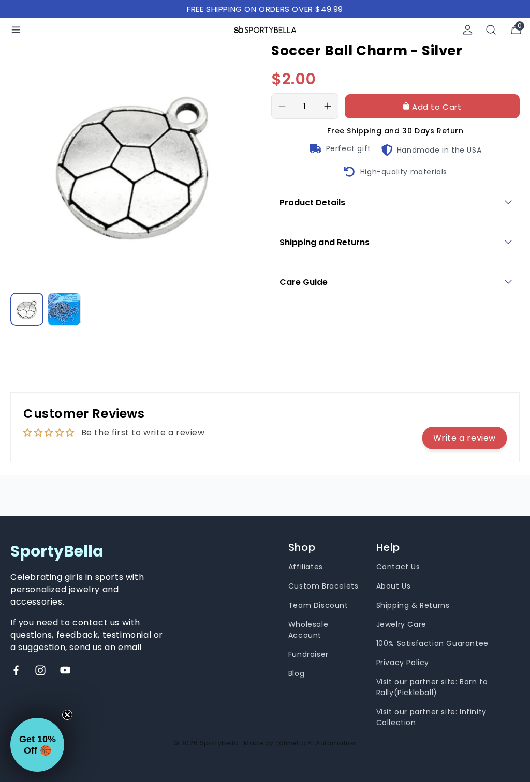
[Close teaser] (67, 715)
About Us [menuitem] (393, 586)
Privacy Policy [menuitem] (402, 662)
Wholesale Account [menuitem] (308, 629)
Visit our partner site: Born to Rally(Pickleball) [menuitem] (432, 687)
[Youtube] (65, 670)
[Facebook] (16, 670)
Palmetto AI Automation (316, 743)
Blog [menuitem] (296, 673)
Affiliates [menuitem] (305, 567)
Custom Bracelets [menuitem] (323, 586)
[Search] (491, 29)
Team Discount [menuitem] (318, 605)
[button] (37, 745)
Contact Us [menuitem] (398, 567)
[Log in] (468, 30)
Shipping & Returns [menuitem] (413, 605)
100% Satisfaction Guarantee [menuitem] (432, 643)
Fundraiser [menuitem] (308, 654)
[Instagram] (40, 670)
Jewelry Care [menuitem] (401, 624)
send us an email (105, 647)
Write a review (464, 438)
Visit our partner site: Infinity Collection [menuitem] (431, 717)
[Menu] (16, 30)
